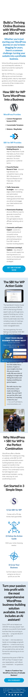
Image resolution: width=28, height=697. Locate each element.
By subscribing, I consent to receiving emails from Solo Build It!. (14, 360)
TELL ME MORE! (19, 357)
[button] (14, 339)
